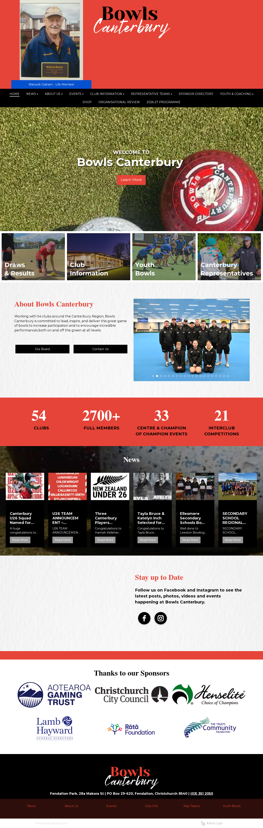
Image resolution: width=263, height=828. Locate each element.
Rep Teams (191, 806)
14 (204, 376)
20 (228, 376)
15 (208, 376)
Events (111, 806)
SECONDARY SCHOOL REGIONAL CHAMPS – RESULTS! (235, 518)
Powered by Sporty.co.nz (51, 823)
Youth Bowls (232, 806)
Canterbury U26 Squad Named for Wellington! (21, 518)
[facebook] (144, 618)
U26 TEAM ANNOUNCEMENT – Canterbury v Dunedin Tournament (65, 518)
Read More (20, 540)
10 (189, 376)
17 (216, 376)
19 (224, 376)
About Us (71, 806)
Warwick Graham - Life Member (51, 84)
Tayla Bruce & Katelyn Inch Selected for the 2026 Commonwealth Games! (151, 518)
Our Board (42, 349)
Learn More (131, 180)
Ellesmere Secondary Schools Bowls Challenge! (194, 518)
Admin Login (214, 823)
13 (201, 376)
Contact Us (100, 349)
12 (197, 376)
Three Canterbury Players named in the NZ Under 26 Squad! (108, 518)
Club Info (151, 806)
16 (212, 376)
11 (193, 376)
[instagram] (161, 618)
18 (220, 376)
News (31, 806)
